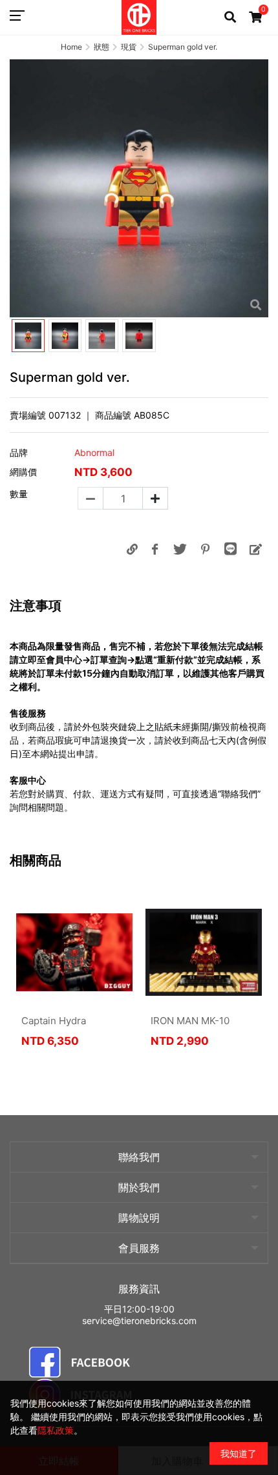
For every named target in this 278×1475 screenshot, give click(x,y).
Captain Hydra (53, 1021)
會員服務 (139, 1248)
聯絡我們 (139, 1157)
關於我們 (139, 1187)
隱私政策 (55, 1430)
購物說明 (139, 1217)
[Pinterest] (205, 549)
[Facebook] (154, 549)
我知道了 (238, 1453)
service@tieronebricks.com (139, 1320)
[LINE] (230, 549)
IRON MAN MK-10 (190, 1021)
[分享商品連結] (132, 549)
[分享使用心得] (255, 549)
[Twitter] (179, 549)
